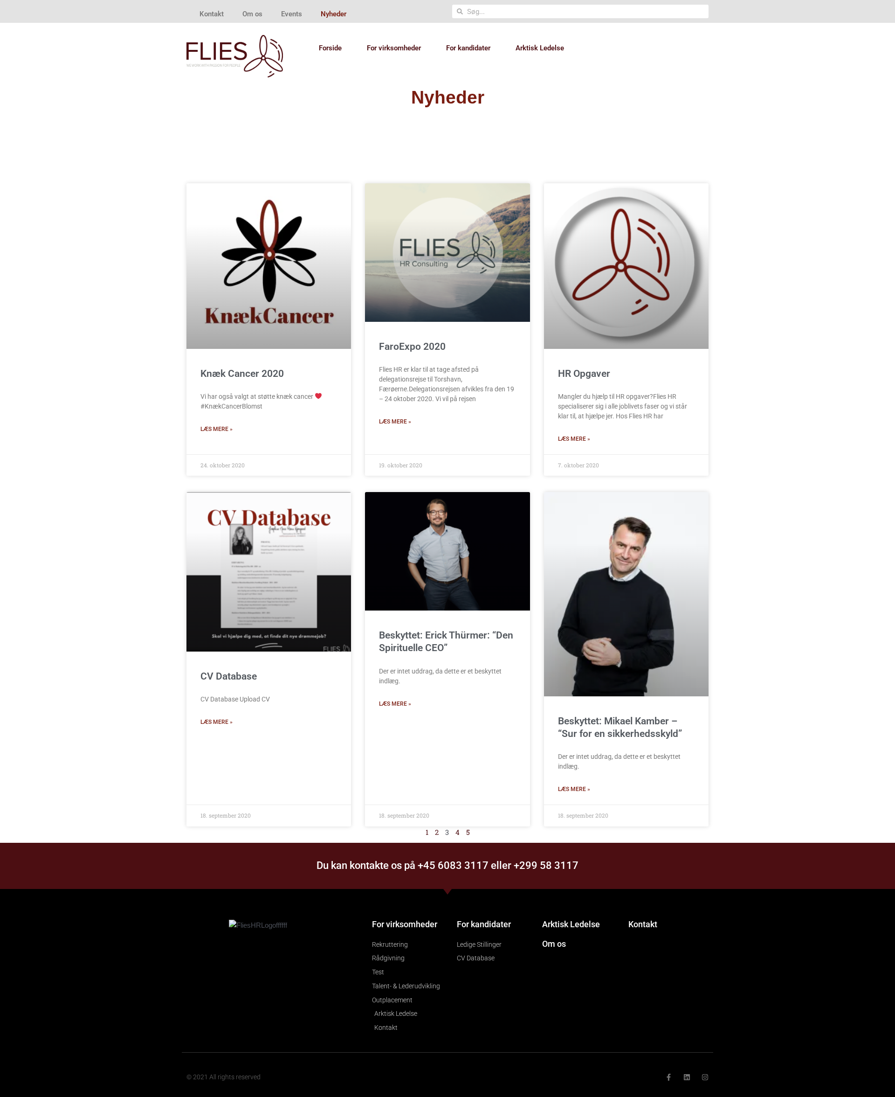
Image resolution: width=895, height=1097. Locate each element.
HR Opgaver (584, 373)
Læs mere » (216, 429)
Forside (330, 48)
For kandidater (468, 48)
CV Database (228, 676)
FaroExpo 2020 (412, 346)
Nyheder (333, 14)
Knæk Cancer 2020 (242, 373)
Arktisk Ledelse (540, 48)
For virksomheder (394, 48)
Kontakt (212, 14)
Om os (252, 14)
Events (291, 14)
